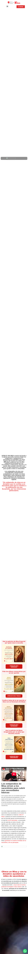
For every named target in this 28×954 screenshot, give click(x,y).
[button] (7, 6)
